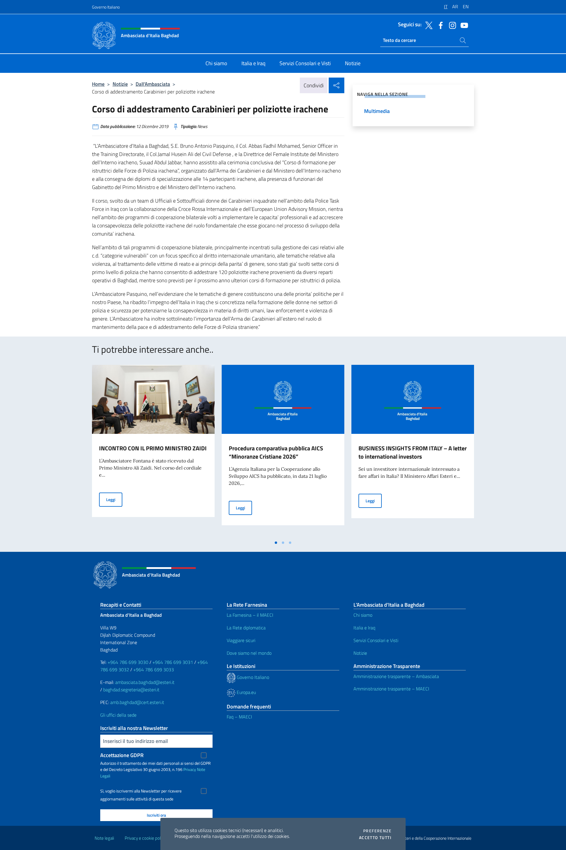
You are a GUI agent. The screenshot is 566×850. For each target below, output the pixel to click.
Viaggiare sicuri (241, 640)
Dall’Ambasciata (153, 84)
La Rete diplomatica (246, 627)
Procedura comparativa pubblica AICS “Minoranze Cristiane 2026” (276, 452)
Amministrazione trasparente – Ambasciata (396, 676)
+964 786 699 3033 (153, 669)
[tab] (276, 542)
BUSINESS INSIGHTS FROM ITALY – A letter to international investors (412, 452)
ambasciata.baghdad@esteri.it (145, 682)
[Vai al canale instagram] (451, 24)
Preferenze (377, 831)
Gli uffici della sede (118, 714)
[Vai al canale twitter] (427, 24)
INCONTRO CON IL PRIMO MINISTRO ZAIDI (153, 448)
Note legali (104, 838)
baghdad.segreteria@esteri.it (131, 689)
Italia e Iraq (364, 627)
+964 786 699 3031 (172, 662)
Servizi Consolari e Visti (375, 640)
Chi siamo (362, 614)
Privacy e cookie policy (145, 838)
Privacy (189, 769)
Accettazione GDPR (122, 755)
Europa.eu (246, 692)
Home (98, 84)
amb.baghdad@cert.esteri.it (137, 702)
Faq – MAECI (239, 716)
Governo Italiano (106, 7)
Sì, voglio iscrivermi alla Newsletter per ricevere (141, 791)
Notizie (120, 84)
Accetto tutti (375, 838)
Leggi (114, 499)
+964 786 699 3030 (128, 662)
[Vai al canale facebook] (439, 24)
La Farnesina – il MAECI (250, 614)
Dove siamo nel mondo (249, 653)
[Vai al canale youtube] (463, 24)
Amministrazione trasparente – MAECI (391, 688)
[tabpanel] (153, 451)
